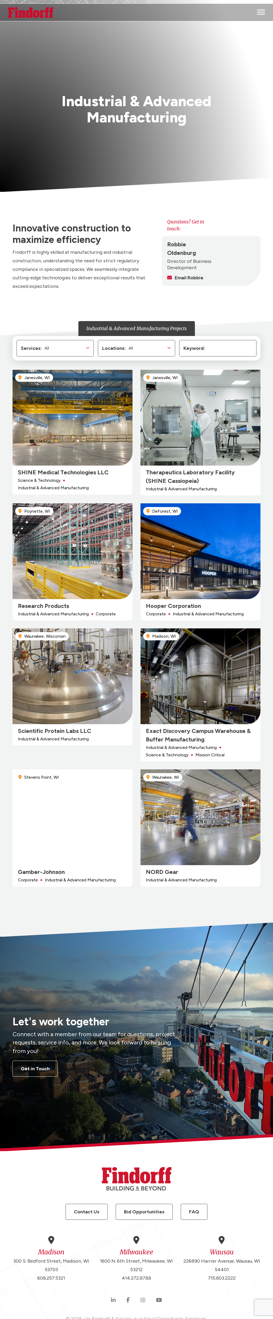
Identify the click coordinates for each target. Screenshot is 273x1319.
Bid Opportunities (144, 1212)
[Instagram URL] (142, 1300)
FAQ (194, 1212)
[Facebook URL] (128, 1300)
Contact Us (86, 1212)
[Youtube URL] (159, 1300)
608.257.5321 (51, 1278)
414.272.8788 (136, 1278)
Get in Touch (35, 1069)
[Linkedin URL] (113, 1300)
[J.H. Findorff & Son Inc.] (30, 12)
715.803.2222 (222, 1278)
